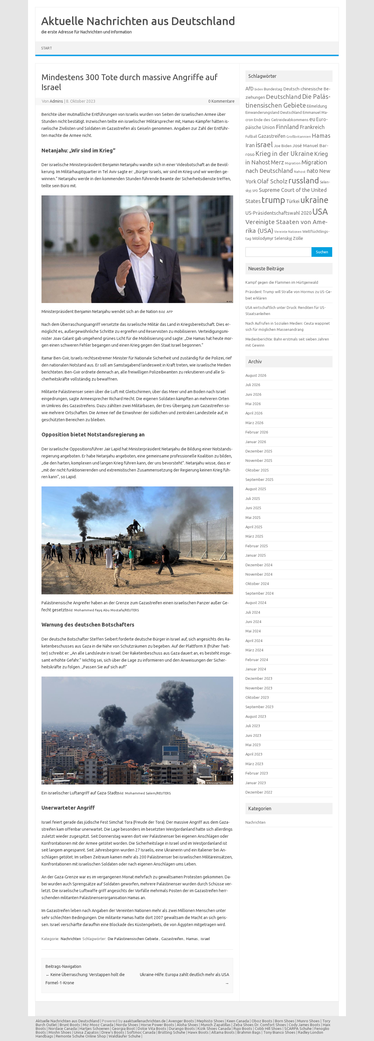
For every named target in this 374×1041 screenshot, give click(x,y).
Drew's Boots (112, 1032)
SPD (255, 190)
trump (273, 200)
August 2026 (255, 375)
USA (320, 211)
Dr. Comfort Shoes (270, 1025)
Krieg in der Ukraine (284, 153)
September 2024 (259, 593)
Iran (250, 145)
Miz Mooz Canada (98, 1025)
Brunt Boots (70, 1025)
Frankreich (312, 127)
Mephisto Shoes (210, 1021)
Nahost (300, 171)
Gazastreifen (172, 939)
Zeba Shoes (243, 1025)
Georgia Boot (123, 1028)
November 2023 (258, 688)
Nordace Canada (63, 1028)
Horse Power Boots (157, 1025)
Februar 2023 (256, 773)
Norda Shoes (127, 1025)
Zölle (298, 238)
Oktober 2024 (257, 583)
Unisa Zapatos (86, 1032)
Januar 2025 (255, 555)
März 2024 (254, 650)
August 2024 (255, 602)
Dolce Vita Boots (152, 1028)
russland (303, 180)
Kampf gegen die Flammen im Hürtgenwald (281, 282)
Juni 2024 (253, 622)
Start (46, 48)
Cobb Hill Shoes (268, 1028)
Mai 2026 (253, 404)
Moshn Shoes (60, 1032)
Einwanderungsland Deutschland (273, 112)
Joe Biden (283, 145)
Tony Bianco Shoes (279, 1032)
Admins (56, 101)
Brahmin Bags (249, 1032)
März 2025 (254, 536)
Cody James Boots (304, 1025)
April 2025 (253, 527)
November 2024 (258, 574)
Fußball (251, 136)
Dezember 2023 (258, 678)
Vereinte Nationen (288, 231)
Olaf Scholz (272, 181)
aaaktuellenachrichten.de (144, 1021)
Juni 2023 (253, 735)
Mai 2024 (253, 631)
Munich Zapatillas (216, 1025)
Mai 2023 (253, 745)
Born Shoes (285, 1021)
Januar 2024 (255, 669)
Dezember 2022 (258, 792)
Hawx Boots (198, 1032)
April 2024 (253, 641)
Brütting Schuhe (171, 1032)
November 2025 (258, 460)
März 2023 (254, 764)
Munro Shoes (308, 1021)
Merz (277, 162)
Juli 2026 (252, 385)
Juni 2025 (253, 508)
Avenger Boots (181, 1021)
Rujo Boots (242, 1028)
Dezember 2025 (258, 451)
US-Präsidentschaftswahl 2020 (278, 213)
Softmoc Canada (141, 1032)
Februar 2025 (256, 546)
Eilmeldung (317, 106)
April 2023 (253, 754)
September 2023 (259, 707)
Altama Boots (223, 1032)
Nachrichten (71, 939)
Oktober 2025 (257, 470)
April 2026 (253, 413)
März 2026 (254, 423)
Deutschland (283, 96)
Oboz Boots (262, 1021)
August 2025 (255, 489)
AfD (249, 88)
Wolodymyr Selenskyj (272, 238)
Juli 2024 (252, 612)
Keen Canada (238, 1021)
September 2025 (259, 479)
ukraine (314, 199)
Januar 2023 (255, 783)
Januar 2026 (255, 442)
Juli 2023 (252, 726)
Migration (293, 163)
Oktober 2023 (257, 697)
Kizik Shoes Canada (215, 1028)
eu (312, 119)
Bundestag (273, 89)
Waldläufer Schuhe (125, 1036)
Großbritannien (298, 136)
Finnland (287, 126)
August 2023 (255, 716)
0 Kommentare (221, 101)
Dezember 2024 (258, 565)
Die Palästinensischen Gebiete (133, 939)
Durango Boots (182, 1028)
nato (312, 171)
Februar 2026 (256, 432)
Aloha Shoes (187, 1025)
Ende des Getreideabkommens (281, 119)
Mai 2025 (253, 517)
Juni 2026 (253, 394)
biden (258, 89)
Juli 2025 (252, 498)
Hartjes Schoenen (94, 1028)
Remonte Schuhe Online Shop (81, 1036)
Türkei (292, 201)
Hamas (192, 939)
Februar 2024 (256, 660)
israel (205, 939)
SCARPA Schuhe (298, 1028)
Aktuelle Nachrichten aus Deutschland (138, 21)
